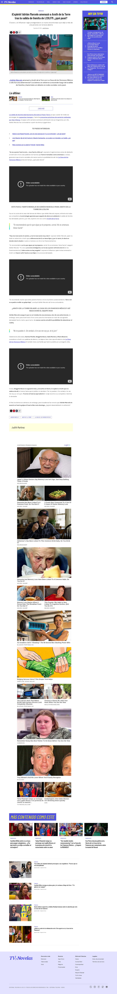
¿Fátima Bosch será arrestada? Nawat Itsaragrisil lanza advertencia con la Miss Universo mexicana (94, 46)
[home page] (10, 2)
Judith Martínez (46, 28)
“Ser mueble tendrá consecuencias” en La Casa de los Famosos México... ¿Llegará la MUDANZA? (70, 844)
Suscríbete (103, 2)
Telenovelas (40, 2)
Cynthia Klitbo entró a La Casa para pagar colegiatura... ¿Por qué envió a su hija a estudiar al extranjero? (20, 844)
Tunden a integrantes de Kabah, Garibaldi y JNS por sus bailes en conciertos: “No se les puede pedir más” (95, 35)
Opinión (75, 2)
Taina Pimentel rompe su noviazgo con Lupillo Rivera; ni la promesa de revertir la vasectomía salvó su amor (45, 844)
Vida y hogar (66, 2)
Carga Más (41, 108)
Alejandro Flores (43, 867)
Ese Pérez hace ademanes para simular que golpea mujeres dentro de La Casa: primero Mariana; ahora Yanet (96, 57)
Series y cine (56, 2)
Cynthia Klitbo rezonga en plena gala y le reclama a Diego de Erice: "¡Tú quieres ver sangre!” (54, 886)
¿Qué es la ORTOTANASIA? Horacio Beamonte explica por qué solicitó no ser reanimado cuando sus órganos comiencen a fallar (96, 77)
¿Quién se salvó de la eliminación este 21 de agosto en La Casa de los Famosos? (53, 929)
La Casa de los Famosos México (43, 417)
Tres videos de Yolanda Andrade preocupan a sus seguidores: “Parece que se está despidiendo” (55, 864)
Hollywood (83, 2)
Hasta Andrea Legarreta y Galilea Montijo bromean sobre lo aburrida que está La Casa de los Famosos (55, 907)
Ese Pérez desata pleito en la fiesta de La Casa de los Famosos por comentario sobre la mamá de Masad (95, 844)
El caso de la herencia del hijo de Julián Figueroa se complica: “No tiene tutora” (29, 99)
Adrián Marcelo (14, 417)
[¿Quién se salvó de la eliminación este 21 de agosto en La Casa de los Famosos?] (20, 934)
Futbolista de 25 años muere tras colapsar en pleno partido (61, 99)
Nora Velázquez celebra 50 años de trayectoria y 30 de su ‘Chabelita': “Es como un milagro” (96, 67)
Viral (48, 2)
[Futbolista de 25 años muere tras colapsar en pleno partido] (46, 98)
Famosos (31, 2)
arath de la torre (26, 417)
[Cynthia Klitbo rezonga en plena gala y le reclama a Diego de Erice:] (20, 891)
